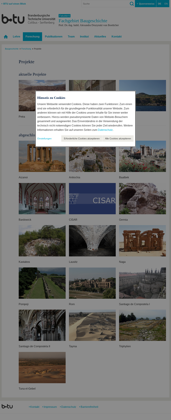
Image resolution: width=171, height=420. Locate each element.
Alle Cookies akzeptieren (118, 138)
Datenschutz (105, 129)
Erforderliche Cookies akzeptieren (82, 138)
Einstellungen (44, 138)
